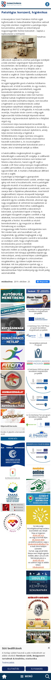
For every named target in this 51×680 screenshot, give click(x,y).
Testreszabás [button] (8, 662)
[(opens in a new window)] (47, 4)
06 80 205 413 (38, 535)
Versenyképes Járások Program (38, 344)
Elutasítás (13, 668)
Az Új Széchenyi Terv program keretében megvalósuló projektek (38, 417)
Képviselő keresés (9, 426)
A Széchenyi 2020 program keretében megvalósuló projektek (38, 371)
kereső (47, 676)
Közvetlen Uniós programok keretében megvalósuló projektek (38, 311)
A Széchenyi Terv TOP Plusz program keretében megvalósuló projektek (38, 328)
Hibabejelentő (38, 567)
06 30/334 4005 (38, 540)
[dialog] (25, 659)
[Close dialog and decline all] (49, 647)
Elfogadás (37, 668)
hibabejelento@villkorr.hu (38, 544)
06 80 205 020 (38, 560)
